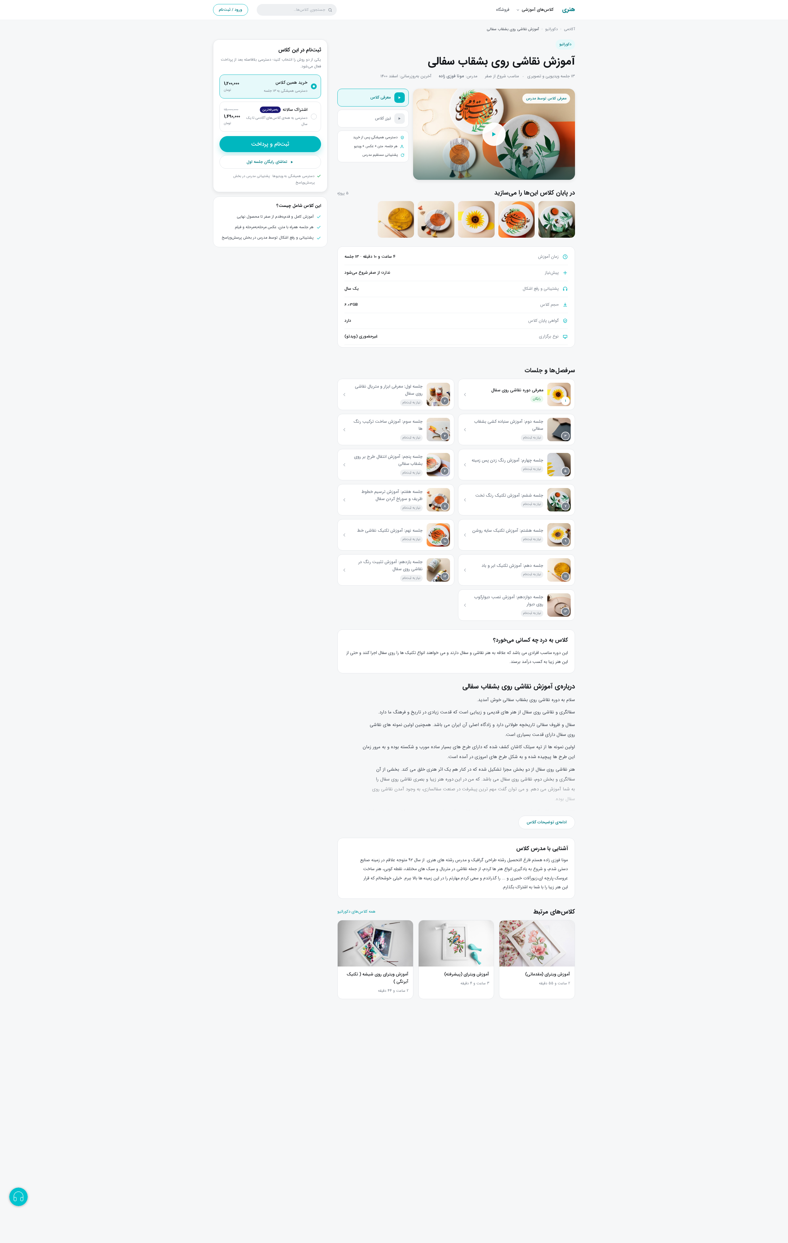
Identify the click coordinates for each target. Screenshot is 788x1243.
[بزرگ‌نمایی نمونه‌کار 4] (436, 219)
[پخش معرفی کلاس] (494, 134)
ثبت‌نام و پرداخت (270, 144)
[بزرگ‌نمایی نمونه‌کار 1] (556, 219)
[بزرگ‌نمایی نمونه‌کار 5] (396, 219)
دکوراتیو (551, 29)
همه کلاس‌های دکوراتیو (356, 911)
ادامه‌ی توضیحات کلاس (547, 822)
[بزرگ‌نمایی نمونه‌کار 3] (476, 219)
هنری (568, 10)
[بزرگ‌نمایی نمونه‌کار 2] (516, 219)
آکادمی (569, 29)
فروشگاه (502, 10)
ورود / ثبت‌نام (230, 9)
